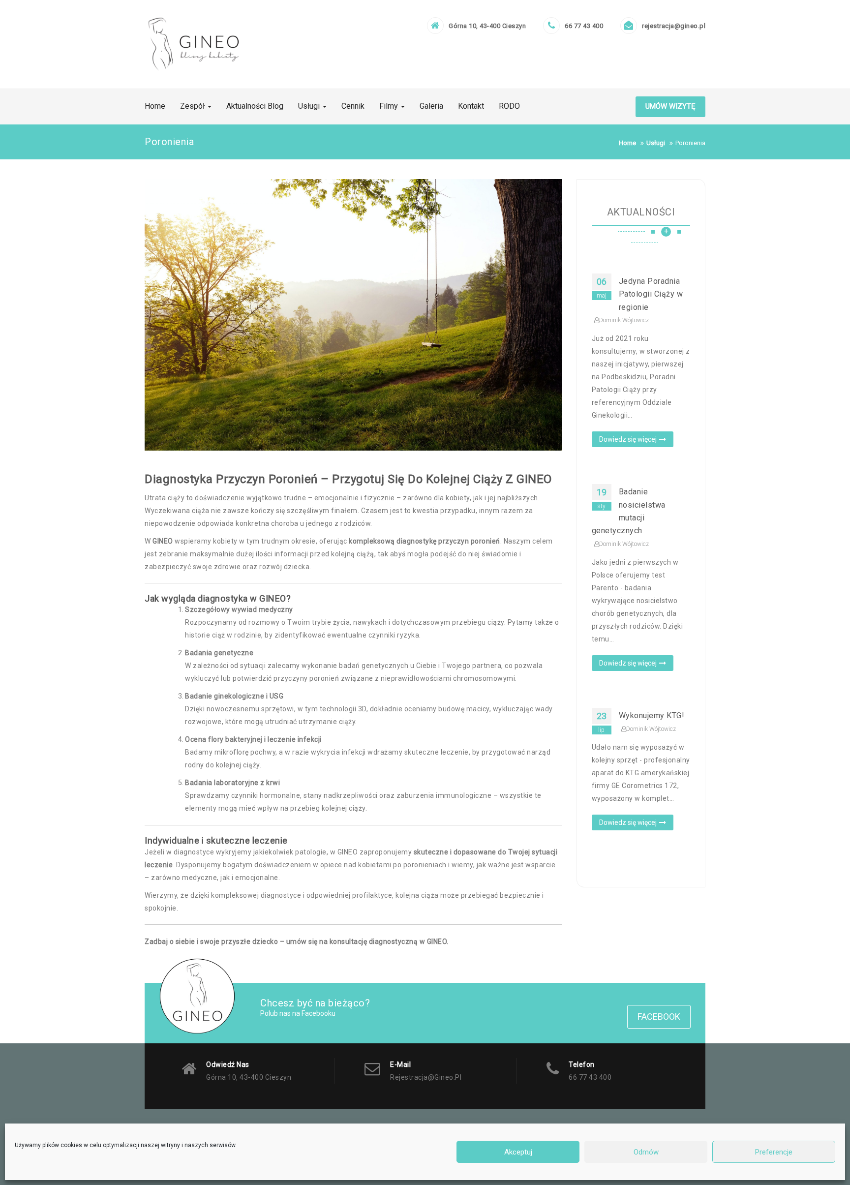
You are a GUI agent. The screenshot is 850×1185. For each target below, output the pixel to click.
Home (155, 106)
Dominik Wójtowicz (624, 320)
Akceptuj (518, 1152)
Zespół (193, 106)
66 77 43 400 (584, 26)
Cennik (352, 106)
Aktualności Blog (254, 106)
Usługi (310, 106)
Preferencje (773, 1152)
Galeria (431, 106)
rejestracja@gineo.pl (673, 26)
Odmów (646, 1152)
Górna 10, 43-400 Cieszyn (487, 26)
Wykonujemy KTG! (652, 715)
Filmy (389, 106)
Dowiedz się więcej (628, 439)
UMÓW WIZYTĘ (670, 106)
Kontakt (471, 106)
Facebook (659, 1016)
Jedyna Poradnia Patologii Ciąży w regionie (651, 294)
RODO (509, 106)
